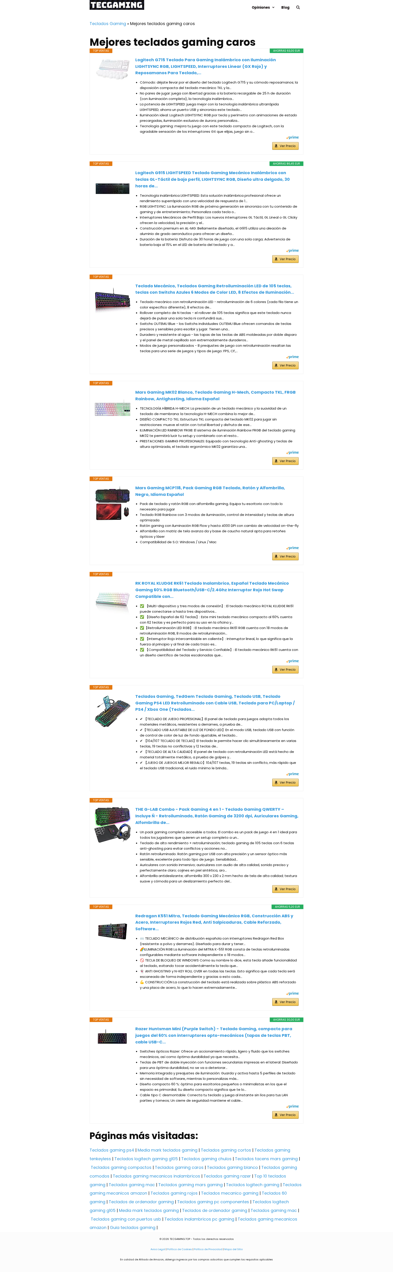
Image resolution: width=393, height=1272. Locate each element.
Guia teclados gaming (132, 1227)
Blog (285, 7)
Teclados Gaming (108, 23)
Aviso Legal (158, 1249)
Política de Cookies (179, 1249)
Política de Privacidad (208, 1249)
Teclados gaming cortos (226, 1150)
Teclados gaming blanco (232, 1167)
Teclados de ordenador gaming (141, 1202)
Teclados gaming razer (227, 1176)
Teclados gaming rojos (174, 1193)
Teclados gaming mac (132, 1185)
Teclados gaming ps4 (112, 1150)
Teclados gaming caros (179, 1167)
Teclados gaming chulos (206, 1159)
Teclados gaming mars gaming (190, 1185)
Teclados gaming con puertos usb (126, 1219)
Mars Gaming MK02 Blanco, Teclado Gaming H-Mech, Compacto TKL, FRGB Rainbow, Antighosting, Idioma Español (215, 395)
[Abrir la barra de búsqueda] (298, 7)
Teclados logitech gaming (252, 1185)
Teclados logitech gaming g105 (146, 1159)
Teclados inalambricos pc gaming (199, 1219)
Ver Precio (288, 146)
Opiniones (261, 7)
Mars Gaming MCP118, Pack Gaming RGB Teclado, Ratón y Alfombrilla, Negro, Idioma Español (210, 491)
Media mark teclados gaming (167, 1150)
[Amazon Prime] (292, 138)
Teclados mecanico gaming (229, 1193)
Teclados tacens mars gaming (266, 1159)
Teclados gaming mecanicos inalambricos (156, 1176)
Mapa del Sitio (233, 1249)
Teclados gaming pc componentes (213, 1202)
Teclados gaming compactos (121, 1167)
